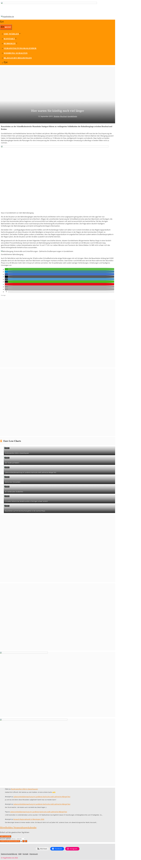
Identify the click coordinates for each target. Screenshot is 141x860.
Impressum (34, 854)
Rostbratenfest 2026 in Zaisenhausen (17, 453)
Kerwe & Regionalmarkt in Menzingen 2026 (28, 819)
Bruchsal (63, 116)
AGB (19, 854)
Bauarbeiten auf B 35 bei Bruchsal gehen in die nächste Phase (25, 511)
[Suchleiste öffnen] (2, 22)
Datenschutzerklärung (9, 854)
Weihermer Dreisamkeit (12, 482)
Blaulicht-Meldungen (18, 58)
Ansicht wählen (5, 839)
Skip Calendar (5, 836)
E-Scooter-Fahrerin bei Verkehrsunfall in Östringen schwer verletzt (26, 501)
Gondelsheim (72, 116)
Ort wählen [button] (11, 34)
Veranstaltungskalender (20, 48)
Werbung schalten (16, 53)
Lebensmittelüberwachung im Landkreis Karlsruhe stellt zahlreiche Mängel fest (30, 472)
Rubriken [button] (10, 43)
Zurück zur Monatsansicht (10, 841)
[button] (6, 269)
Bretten (57, 116)
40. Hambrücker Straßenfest (14, 492)
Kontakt (25, 854)
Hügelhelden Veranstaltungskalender (18, 827)
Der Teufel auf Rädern (12, 463)
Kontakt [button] (9, 39)
